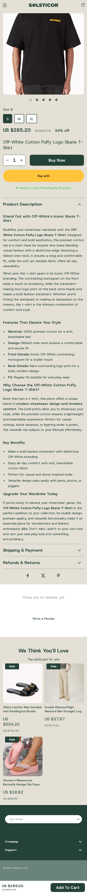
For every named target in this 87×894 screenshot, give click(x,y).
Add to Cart (68, 887)
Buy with (43, 176)
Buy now (57, 160)
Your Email (16, 819)
